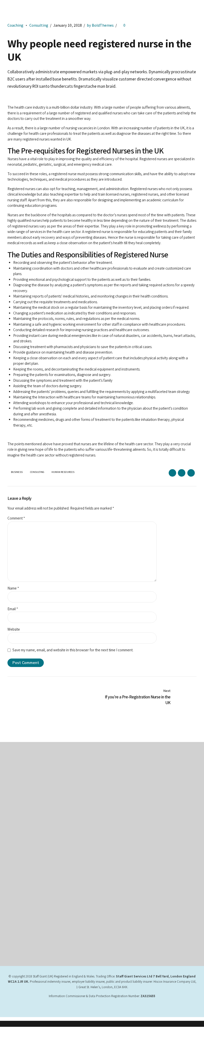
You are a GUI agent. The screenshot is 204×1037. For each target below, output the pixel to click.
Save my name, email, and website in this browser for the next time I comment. (72, 650)
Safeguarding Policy (21, 868)
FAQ (10, 889)
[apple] (125, 876)
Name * (13, 588)
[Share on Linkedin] (191, 473)
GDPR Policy (16, 854)
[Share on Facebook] (172, 473)
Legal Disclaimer (118, 785)
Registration (15, 875)
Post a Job (14, 882)
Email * (12, 608)
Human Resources (62, 472)
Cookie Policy (116, 798)
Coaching (15, 25)
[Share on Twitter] (181, 473)
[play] (125, 892)
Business (17, 472)
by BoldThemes (100, 25)
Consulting (38, 25)
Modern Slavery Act (120, 792)
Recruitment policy (20, 861)
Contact (112, 805)
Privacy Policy (116, 778)
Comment (16, 518)
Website (13, 629)
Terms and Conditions (122, 771)
